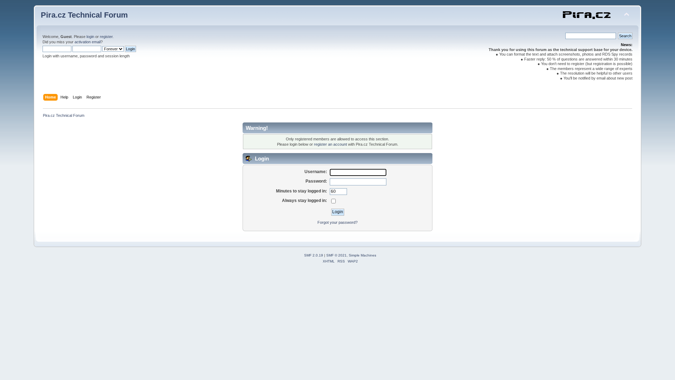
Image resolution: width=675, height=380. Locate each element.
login (90, 36)
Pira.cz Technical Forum (84, 15)
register (106, 36)
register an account (330, 144)
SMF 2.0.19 (313, 255)
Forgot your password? (337, 222)
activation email (88, 42)
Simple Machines (362, 255)
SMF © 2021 (336, 255)
